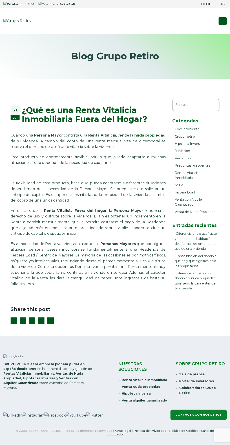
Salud (179, 185)
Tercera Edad (185, 192)
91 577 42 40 (65, 4)
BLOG (206, 4)
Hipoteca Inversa (188, 144)
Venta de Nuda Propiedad (195, 212)
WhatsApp (50, 320)
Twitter (23, 320)
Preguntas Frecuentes (192, 165)
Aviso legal (123, 430)
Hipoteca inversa (136, 393)
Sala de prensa (192, 374)
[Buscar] (214, 105)
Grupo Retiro (185, 137)
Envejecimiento (187, 129)
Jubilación (182, 151)
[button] (223, 21)
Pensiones (183, 158)
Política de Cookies (183, 430)
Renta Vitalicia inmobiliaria (144, 380)
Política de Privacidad (150, 430)
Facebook (14, 320)
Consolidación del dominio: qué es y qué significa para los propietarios (196, 261)
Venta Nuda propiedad (141, 387)
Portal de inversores (196, 381)
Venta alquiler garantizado (144, 400)
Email (41, 320)
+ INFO (28, 4)
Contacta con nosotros (198, 414)
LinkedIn (32, 320)
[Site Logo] (17, 21)
